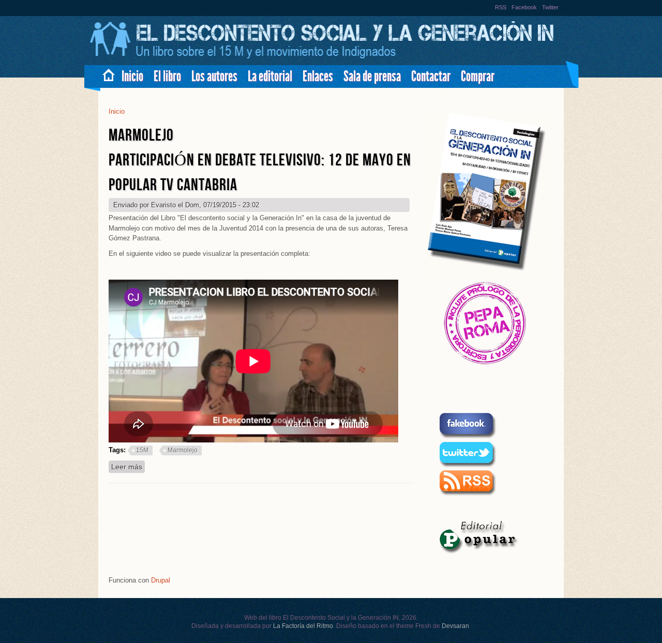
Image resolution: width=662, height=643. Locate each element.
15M (142, 450)
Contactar (430, 76)
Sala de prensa (372, 76)
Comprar (477, 76)
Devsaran (455, 626)
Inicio (132, 76)
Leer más (128, 467)
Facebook (524, 7)
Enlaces (318, 76)
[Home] (104, 73)
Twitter (550, 7)
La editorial (270, 76)
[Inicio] (322, 57)
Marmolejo (183, 450)
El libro (167, 76)
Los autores (214, 76)
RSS (500, 7)
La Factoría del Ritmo (303, 626)
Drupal (160, 580)
